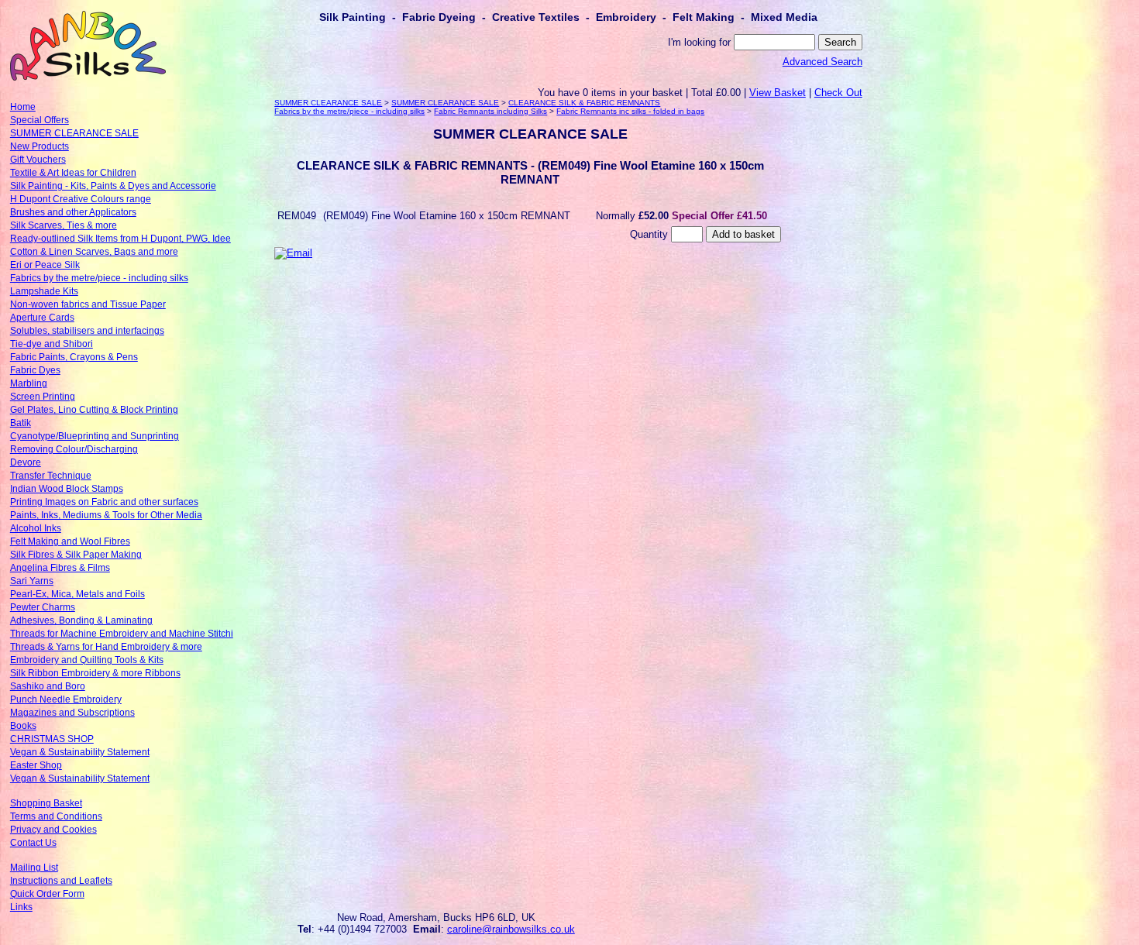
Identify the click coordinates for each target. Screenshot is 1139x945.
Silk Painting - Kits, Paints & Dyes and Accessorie (113, 186)
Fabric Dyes (35, 370)
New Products (39, 146)
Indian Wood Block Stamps (66, 488)
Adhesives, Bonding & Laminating (81, 620)
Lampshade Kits (44, 291)
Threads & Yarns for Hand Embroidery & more (106, 646)
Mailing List (34, 867)
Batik (20, 423)
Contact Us (33, 842)
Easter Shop (36, 765)
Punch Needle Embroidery (66, 699)
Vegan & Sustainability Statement (80, 752)
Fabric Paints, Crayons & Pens (74, 357)
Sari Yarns (31, 581)
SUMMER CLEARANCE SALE (74, 133)
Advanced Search (822, 61)
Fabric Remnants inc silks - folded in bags (630, 111)
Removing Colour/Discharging (74, 449)
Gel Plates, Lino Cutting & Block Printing (94, 409)
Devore (25, 462)
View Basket (777, 92)
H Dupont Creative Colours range (80, 199)
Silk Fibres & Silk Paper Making (76, 554)
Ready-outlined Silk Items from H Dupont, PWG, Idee (120, 238)
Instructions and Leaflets (61, 880)
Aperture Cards (42, 317)
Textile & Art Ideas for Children (73, 172)
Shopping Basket (46, 803)
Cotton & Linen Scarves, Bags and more (94, 251)
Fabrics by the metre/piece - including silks (99, 278)
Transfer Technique (50, 475)
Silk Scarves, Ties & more (63, 225)
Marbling (28, 383)
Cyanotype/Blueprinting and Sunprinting (94, 436)
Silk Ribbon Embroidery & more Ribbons (95, 673)
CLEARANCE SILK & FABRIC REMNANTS (584, 102)
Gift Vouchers (38, 159)
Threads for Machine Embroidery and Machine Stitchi (121, 633)
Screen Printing (42, 396)
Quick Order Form (47, 894)
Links (21, 907)
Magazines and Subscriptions (72, 712)
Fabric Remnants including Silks (490, 111)
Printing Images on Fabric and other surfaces (104, 502)
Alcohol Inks (35, 528)
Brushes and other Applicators (73, 212)
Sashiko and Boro (47, 686)
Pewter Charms (42, 607)
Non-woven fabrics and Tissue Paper (88, 304)
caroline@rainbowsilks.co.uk (511, 929)
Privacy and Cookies (53, 829)
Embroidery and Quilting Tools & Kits (86, 660)
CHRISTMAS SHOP (52, 739)
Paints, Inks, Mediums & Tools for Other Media (106, 515)
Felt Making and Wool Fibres (70, 541)
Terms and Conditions (56, 816)
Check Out (838, 92)
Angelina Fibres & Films (60, 567)
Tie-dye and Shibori (51, 344)
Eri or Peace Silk (45, 265)
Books (23, 725)
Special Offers (39, 120)
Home (23, 107)
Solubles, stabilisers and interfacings (87, 330)
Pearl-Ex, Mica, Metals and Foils (77, 594)
